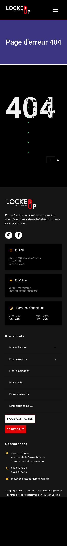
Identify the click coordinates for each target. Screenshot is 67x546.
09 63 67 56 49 (19, 468)
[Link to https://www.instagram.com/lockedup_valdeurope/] (8, 235)
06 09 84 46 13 (19, 472)
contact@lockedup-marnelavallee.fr (30, 478)
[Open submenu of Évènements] (55, 359)
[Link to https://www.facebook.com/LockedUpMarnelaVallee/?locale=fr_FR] (18, 235)
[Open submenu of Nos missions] (55, 347)
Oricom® (56, 495)
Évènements (38, 116)
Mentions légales (34, 491)
